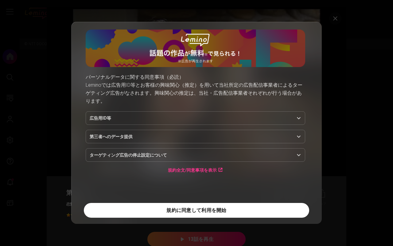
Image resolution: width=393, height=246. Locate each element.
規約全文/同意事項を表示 (192, 170)
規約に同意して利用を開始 (196, 210)
